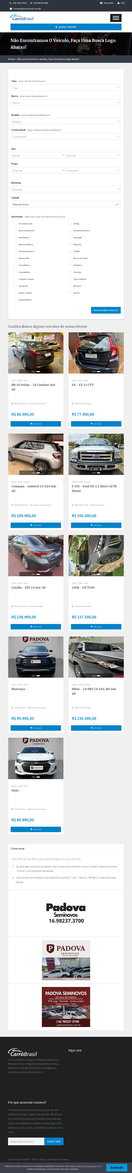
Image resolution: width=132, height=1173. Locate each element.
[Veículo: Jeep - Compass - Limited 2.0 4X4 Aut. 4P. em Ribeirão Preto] (35, 454)
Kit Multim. (77, 265)
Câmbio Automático (81, 230)
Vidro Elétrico (24, 237)
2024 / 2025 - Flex (80, 583)
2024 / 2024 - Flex (19, 583)
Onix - (16, 790)
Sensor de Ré (24, 258)
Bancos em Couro (80, 258)
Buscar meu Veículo (106, 310)
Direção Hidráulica (26, 251)
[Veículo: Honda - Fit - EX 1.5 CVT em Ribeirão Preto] (96, 353)
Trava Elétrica (24, 265)
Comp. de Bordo (79, 279)
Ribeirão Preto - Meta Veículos (28, 606)
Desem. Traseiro (25, 293)
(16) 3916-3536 (19, 2)
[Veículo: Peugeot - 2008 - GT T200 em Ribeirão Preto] (96, 555)
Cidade (15, 197)
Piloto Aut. (77, 244)
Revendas (108, 2)
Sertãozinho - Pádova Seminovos (30, 707)
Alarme (76, 293)
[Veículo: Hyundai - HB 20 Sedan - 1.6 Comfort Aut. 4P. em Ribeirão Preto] (35, 353)
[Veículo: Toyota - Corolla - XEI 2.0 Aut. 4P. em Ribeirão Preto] (35, 555)
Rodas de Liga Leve (26, 230)
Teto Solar (77, 272)
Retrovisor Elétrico (26, 244)
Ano (13, 148)
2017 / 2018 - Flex (19, 380)
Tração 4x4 (23, 286)
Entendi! (117, 1167)
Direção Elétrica (25, 300)
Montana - (19, 689)
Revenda (16, 182)
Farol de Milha (24, 272)
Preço (14, 163)
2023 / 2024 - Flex (19, 684)
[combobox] (66, 87)
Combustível (36, 129)
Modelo (30, 114)
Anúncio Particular (82, 403)
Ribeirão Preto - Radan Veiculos (89, 504)
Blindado (77, 286)
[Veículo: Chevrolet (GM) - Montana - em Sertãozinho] (35, 657)
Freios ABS (77, 237)
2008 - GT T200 (83, 587)
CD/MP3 (76, 251)
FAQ (122, 2)
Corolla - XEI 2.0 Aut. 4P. (28, 587)
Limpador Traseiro (26, 279)
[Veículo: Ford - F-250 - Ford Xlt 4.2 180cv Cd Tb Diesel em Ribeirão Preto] (96, 454)
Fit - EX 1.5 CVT (83, 385)
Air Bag (76, 223)
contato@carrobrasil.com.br (27, 8)
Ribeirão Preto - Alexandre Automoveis (32, 504)
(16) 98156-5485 (40, 2)
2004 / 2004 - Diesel (81, 481)
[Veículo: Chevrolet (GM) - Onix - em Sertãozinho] (35, 758)
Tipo (28, 81)
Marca (29, 96)
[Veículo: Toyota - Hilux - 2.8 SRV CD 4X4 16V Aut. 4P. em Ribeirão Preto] (96, 657)
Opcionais (38, 216)
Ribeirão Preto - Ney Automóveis (29, 403)
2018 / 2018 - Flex (80, 380)
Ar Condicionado (25, 223)
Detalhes (37, 424)
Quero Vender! (67, 26)
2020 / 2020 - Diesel (20, 481)
